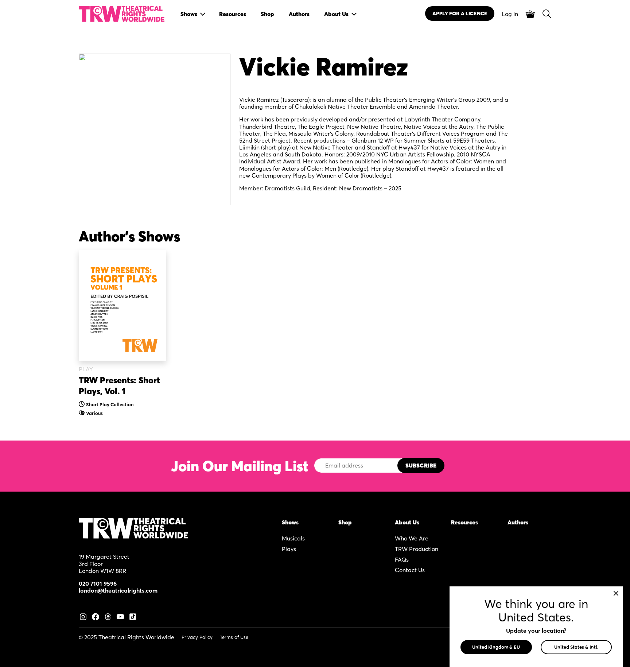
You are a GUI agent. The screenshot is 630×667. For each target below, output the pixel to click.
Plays (289, 548)
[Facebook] (95, 616)
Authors (518, 522)
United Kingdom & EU (496, 647)
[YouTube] (120, 616)
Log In (510, 14)
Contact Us (410, 570)
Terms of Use (234, 637)
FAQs (402, 559)
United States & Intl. (576, 647)
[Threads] (108, 616)
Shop (345, 522)
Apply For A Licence (459, 13)
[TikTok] (132, 616)
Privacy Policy (197, 637)
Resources (464, 522)
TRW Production (416, 548)
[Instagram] (83, 616)
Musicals (293, 538)
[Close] (616, 593)
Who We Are (411, 538)
